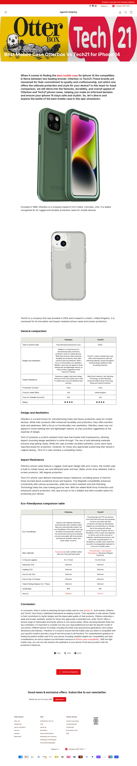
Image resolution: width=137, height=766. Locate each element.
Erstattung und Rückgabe (48, 739)
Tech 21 (100, 593)
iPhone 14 (11, 49)
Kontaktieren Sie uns (46, 721)
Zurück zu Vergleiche (70, 672)
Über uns (17, 721)
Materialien (17, 736)
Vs (25, 49)
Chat (41, 724)
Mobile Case (19, 49)
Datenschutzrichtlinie (47, 733)
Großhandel (70, 727)
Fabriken (17, 733)
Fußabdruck (18, 724)
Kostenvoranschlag (72, 721)
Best (5, 49)
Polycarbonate (60, 552)
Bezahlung (43, 730)
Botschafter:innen (72, 730)
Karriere (16, 730)
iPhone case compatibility (87, 639)
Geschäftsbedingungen (47, 743)
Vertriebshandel (71, 724)
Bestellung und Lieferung (48, 736)
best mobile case (67, 75)
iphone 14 (88, 610)
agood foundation (20, 727)
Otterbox (68, 593)
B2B (67, 733)
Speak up (43, 727)
